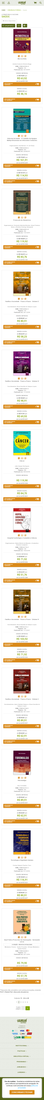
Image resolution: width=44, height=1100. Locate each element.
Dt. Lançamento (8, 25)
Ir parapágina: (18, 1008)
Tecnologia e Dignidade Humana (22, 860)
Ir (27, 1008)
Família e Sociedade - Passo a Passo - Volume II (22, 699)
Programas (21, 1061)
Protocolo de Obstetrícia (22, 220)
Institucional (21, 1045)
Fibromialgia (22, 780)
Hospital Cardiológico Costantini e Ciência (22, 538)
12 (19, 25)
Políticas (21, 1051)
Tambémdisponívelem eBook (19, 56)
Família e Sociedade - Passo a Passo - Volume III (22, 619)
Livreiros (21, 1072)
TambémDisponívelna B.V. (22, 56)
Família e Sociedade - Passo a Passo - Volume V (22, 301)
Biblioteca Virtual (21, 1056)
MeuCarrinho (35, 3)
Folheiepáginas (25, 56)
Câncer (21, 461)
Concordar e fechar (22, 1092)
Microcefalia (22, 59)
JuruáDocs (21, 1067)
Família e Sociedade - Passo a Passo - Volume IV (22, 381)
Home (3, 10)
